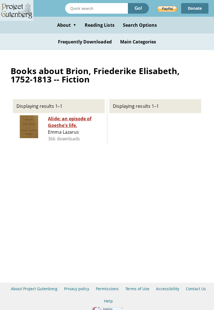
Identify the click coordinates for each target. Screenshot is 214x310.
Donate (195, 8)
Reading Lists (100, 25)
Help (108, 301)
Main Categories (138, 42)
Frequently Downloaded (85, 42)
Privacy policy (76, 288)
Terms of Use (137, 288)
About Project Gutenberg (34, 288)
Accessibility (167, 288)
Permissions (107, 288)
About (66, 25)
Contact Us (196, 288)
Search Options (140, 25)
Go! (138, 8)
